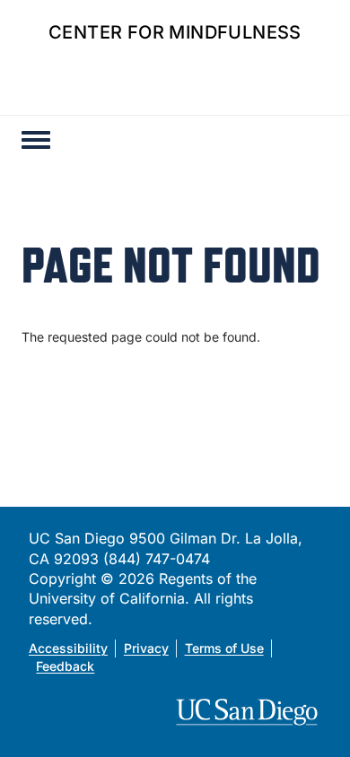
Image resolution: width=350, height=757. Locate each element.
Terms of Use (224, 648)
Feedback (65, 666)
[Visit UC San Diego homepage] (248, 712)
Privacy (146, 648)
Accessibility (68, 648)
